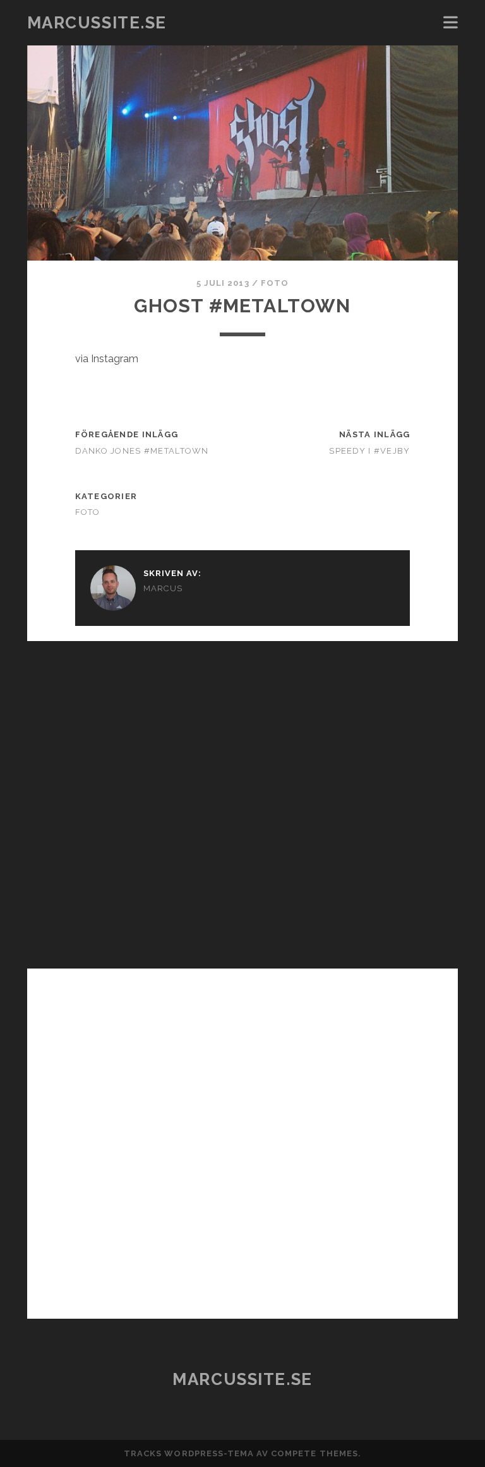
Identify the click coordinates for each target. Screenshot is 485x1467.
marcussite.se (97, 22)
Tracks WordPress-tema (189, 1453)
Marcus (163, 588)
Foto (275, 283)
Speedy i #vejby (369, 451)
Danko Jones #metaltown (142, 451)
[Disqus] (242, 799)
